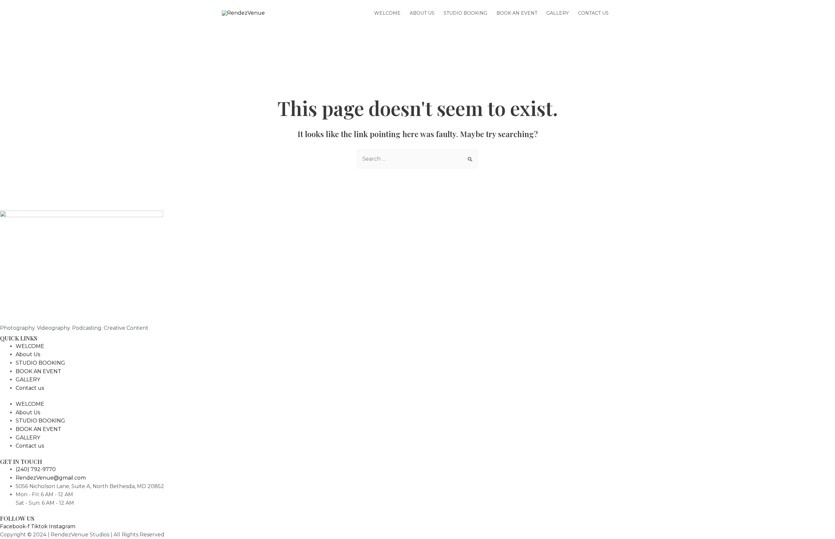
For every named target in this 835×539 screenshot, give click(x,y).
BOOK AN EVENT (516, 13)
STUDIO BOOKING (465, 13)
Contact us (593, 13)
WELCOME (387, 13)
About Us (422, 13)
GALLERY (557, 13)
